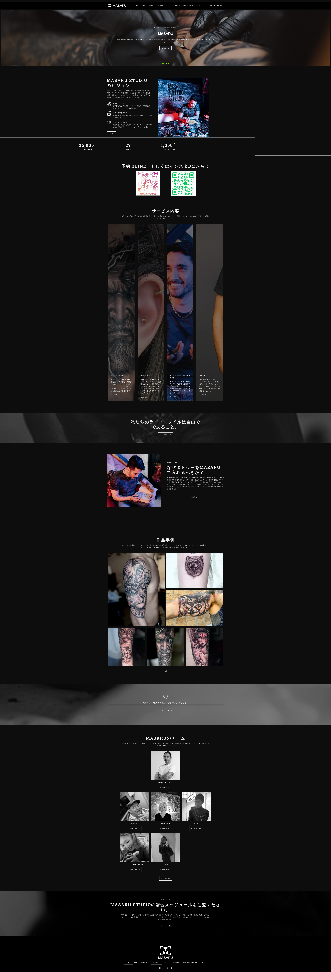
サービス (151, 5)
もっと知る (164, 48)
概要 (144, 5)
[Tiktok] (214, 5)
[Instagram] (211, 5)
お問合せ (177, 5)
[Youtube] (217, 5)
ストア (198, 5)
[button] (117, 64)
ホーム (137, 5)
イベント (169, 5)
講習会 (160, 5)
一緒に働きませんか (188, 5)
